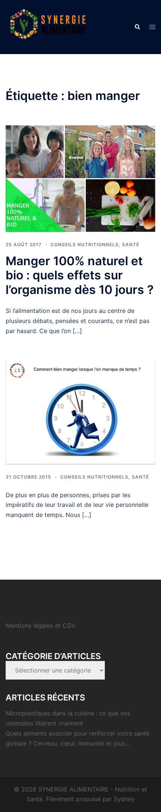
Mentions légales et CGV (41, 625)
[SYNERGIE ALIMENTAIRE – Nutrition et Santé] (48, 26)
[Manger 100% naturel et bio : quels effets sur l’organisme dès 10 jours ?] (80, 178)
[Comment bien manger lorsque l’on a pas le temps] (80, 410)
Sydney (124, 799)
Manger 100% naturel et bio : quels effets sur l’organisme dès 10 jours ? (80, 275)
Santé (130, 244)
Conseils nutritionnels (85, 244)
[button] (137, 27)
